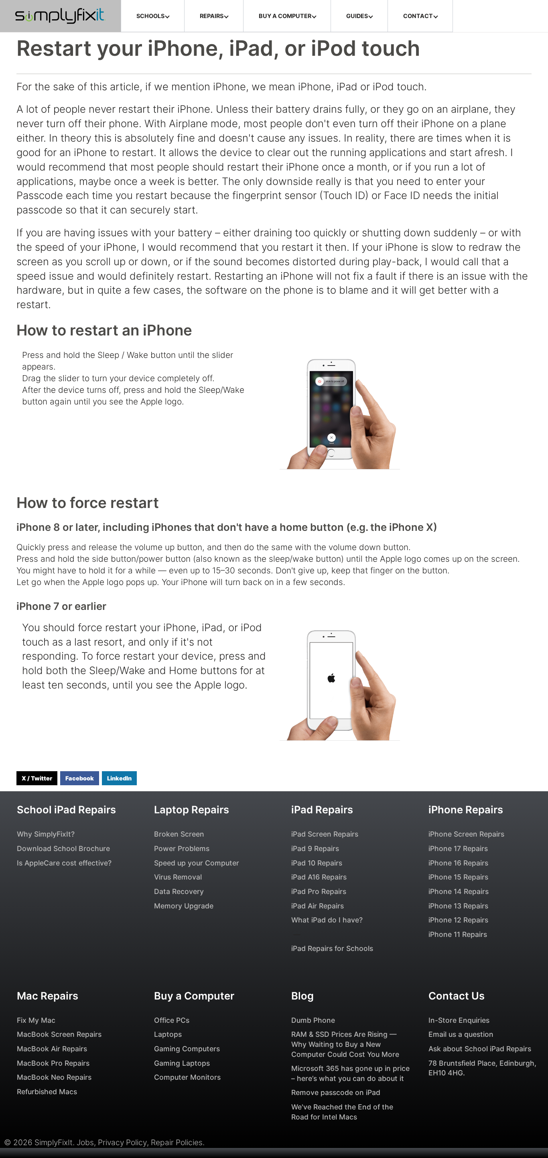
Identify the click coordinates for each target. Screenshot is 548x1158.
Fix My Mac (36, 1020)
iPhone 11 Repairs (457, 934)
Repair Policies (177, 1142)
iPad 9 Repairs (315, 848)
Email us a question (460, 1034)
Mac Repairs (47, 995)
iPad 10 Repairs (316, 863)
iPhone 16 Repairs (458, 863)
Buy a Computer (194, 995)
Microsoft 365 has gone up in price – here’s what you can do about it (350, 1073)
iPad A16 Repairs (319, 877)
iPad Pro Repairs (318, 891)
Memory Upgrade (183, 906)
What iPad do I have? (327, 920)
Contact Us (456, 995)
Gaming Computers (187, 1048)
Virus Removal (178, 877)
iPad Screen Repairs (324, 834)
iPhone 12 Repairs (458, 920)
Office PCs (171, 1020)
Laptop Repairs (191, 809)
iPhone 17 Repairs (458, 848)
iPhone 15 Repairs (458, 877)
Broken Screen (179, 834)
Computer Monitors (187, 1077)
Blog (302, 995)
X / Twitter (37, 778)
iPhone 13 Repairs (458, 906)
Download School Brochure (63, 848)
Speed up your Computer (196, 863)
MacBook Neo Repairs (54, 1077)
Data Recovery (179, 891)
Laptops (168, 1034)
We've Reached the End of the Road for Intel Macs (342, 1112)
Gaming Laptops (182, 1063)
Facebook (79, 778)
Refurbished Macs (47, 1091)
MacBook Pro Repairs (53, 1063)
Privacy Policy (122, 1142)
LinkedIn (119, 778)
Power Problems (181, 848)
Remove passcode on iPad (335, 1092)
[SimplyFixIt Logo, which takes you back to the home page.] (60, 16)
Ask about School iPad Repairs (479, 1048)
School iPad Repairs (66, 809)
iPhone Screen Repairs (466, 834)
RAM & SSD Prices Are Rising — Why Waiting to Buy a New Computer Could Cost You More (345, 1044)
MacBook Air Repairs (52, 1048)
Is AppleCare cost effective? (64, 863)
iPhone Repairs (465, 809)
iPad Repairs (322, 809)
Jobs (85, 1142)
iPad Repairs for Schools (332, 948)
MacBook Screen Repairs (59, 1034)
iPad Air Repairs (317, 906)
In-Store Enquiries (458, 1020)
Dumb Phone (313, 1020)
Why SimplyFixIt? (46, 834)
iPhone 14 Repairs (458, 891)
